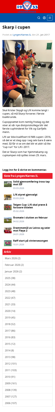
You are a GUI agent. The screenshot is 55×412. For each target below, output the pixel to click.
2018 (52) (10, 324)
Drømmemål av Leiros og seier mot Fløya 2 (31, 229)
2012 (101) (11, 363)
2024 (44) (10, 284)
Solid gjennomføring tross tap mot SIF (31, 183)
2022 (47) (10, 297)
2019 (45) (10, 317)
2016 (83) (10, 337)
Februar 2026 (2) (14, 265)
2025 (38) (10, 278)
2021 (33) (10, 304)
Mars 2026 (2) (12, 258)
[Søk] (39, 18)
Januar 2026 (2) (13, 271)
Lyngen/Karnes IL (22, 34)
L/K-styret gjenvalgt (25, 194)
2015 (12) (10, 344)
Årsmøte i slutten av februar (30, 217)
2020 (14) (10, 311)
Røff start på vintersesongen (30, 240)
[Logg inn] (44, 18)
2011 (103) (11, 370)
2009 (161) (11, 383)
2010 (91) (10, 376)
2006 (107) (11, 403)
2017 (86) (10, 330)
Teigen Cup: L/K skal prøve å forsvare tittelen (30, 206)
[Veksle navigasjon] (50, 18)
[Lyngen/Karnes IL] (27, 6)
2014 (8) (9, 350)
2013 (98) (10, 357)
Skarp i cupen (16, 27)
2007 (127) (11, 396)
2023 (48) (10, 291)
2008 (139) (11, 390)
